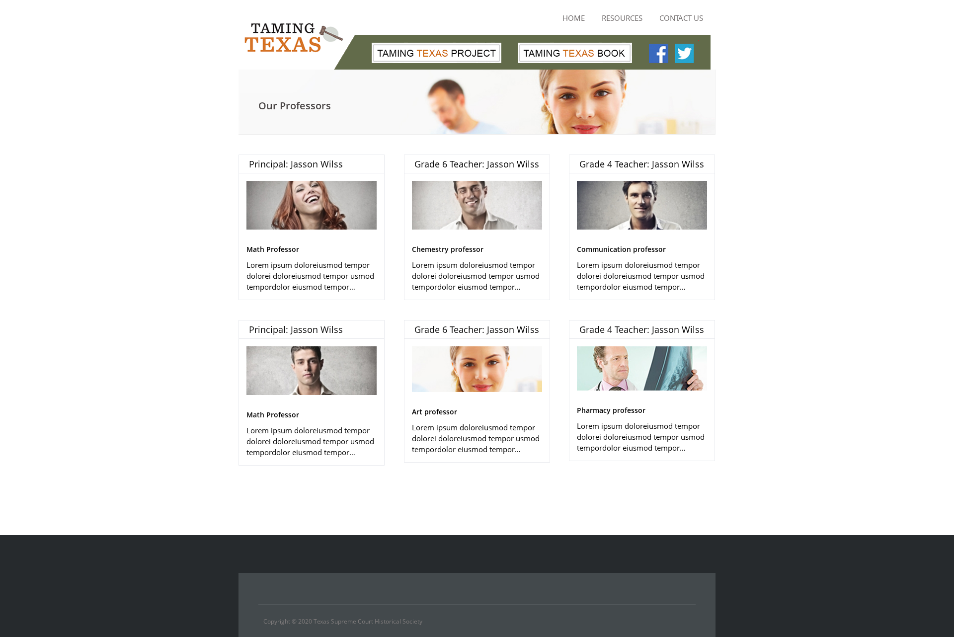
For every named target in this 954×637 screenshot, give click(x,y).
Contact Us (681, 18)
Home (573, 18)
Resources (622, 18)
